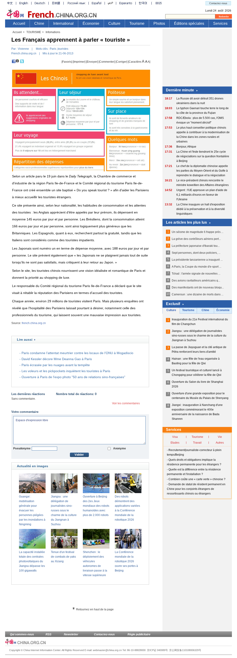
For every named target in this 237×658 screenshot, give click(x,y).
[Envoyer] (92, 61)
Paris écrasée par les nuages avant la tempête (56, 365)
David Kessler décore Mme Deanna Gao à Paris (57, 359)
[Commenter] (107, 61)
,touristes (62, 48)
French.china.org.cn (23, 53)
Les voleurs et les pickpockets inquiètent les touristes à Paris (66, 371)
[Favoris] (67, 61)
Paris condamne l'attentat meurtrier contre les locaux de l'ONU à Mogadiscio (77, 353)
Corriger (121, 61)
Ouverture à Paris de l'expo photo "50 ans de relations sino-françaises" (73, 377)
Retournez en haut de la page (95, 609)
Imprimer (79, 61)
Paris (53, 48)
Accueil (17, 32)
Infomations (53, 32)
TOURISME (33, 32)
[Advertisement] (88, 597)
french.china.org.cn (34, 323)
